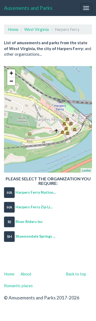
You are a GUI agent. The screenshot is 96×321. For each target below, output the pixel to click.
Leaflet (86, 170)
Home (13, 29)
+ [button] (11, 73)
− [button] (11, 81)
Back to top (76, 273)
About (26, 273)
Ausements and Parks (28, 8)
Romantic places (18, 285)
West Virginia (36, 29)
